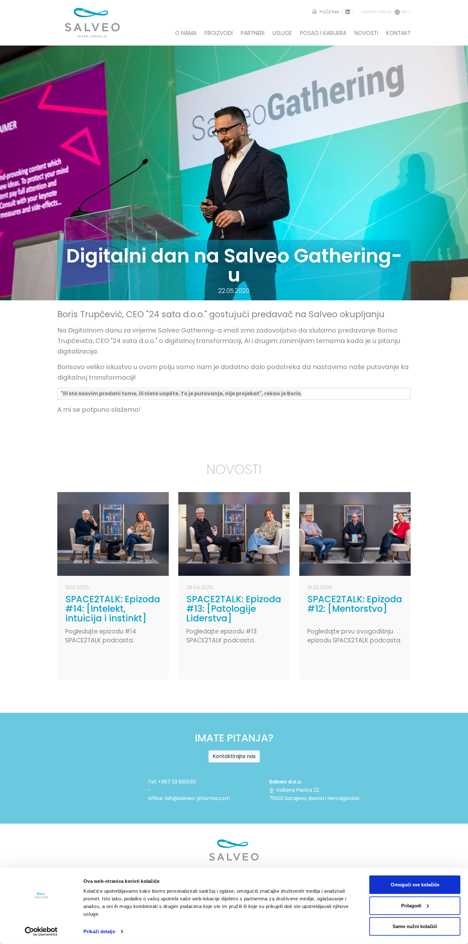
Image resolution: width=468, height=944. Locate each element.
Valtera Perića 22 (297, 790)
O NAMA (185, 33)
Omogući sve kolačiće (415, 884)
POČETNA (329, 12)
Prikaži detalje (99, 931)
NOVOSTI (366, 33)
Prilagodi (411, 905)
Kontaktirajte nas (234, 756)
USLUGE (282, 33)
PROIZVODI (218, 33)
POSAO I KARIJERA (323, 33)
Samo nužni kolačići (415, 926)
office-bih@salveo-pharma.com (189, 798)
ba (384, 11)
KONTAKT (398, 33)
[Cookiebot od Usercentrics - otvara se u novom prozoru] (41, 931)
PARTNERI (253, 33)
